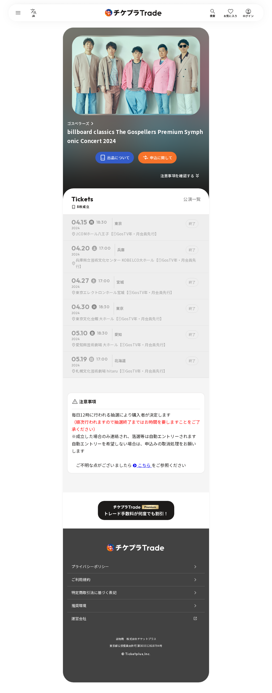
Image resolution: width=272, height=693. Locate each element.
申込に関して (161, 157)
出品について (118, 157)
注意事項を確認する (177, 175)
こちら (144, 465)
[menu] (18, 12)
